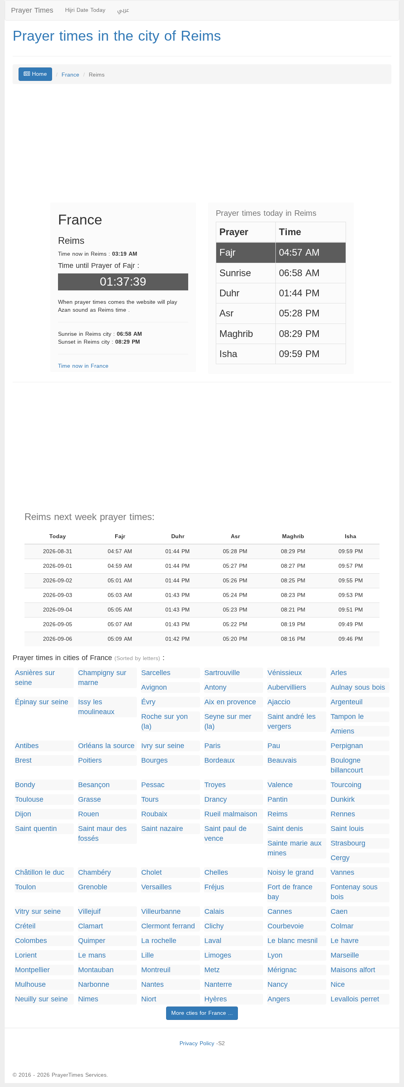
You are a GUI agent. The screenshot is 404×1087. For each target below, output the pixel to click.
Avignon (154, 687)
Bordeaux (219, 760)
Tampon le (347, 716)
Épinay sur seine (41, 702)
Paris (212, 746)
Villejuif (89, 911)
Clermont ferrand (168, 926)
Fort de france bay (289, 892)
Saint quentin (36, 828)
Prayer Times (32, 10)
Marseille (345, 955)
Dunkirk (343, 799)
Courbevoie (285, 926)
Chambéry (94, 872)
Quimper (91, 940)
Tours (150, 799)
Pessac (153, 785)
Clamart (90, 926)
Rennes (343, 814)
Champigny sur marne (102, 678)
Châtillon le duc (39, 872)
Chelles (216, 872)
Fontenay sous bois (354, 892)
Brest (23, 760)
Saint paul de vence (225, 833)
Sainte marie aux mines (294, 848)
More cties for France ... (202, 1013)
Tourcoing (346, 785)
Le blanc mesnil (292, 940)
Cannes (279, 911)
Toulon (25, 887)
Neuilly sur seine (41, 999)
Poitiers (90, 760)
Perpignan (347, 746)
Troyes (215, 785)
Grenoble (92, 887)
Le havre (345, 940)
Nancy (277, 984)
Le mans (92, 955)
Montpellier (32, 970)
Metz (212, 970)
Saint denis (285, 828)
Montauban (96, 970)
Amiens (342, 731)
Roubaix (154, 814)
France (70, 74)
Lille (147, 955)
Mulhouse (30, 984)
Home (38, 74)
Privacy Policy (197, 1043)
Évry (148, 702)
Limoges (217, 955)
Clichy (214, 926)
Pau (273, 746)
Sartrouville (222, 673)
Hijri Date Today (85, 10)
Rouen (88, 814)
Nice (338, 984)
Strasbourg (348, 843)
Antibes (27, 746)
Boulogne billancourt (347, 765)
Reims (277, 814)
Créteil (25, 926)
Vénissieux (284, 673)
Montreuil (155, 970)
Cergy (340, 858)
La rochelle (158, 940)
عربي (123, 10)
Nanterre (218, 984)
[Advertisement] (202, 147)
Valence (280, 785)
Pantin (277, 799)
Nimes (88, 999)
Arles (339, 673)
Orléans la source (106, 746)
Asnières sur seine (35, 678)
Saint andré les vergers (291, 721)
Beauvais (282, 760)
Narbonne (93, 984)
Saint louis (347, 828)
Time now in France (83, 366)
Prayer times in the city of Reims (117, 35)
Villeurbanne (161, 911)
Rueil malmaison (230, 814)
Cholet (151, 872)
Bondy (25, 785)
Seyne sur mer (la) (227, 721)
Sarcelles (155, 673)
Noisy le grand (290, 872)
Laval (212, 940)
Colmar (342, 926)
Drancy (215, 799)
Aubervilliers (286, 687)
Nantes (152, 984)
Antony (215, 687)
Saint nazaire (162, 828)
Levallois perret (355, 999)
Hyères (215, 999)
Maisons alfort (353, 970)
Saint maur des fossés (102, 833)
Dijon (23, 814)
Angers (278, 999)
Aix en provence (230, 702)
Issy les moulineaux (96, 707)
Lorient (26, 955)
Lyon (274, 955)
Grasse (89, 799)
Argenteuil (347, 702)
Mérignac (282, 970)
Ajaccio (278, 702)
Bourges (154, 760)
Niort (148, 999)
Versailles (156, 887)
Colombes (31, 940)
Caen (339, 911)
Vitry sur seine (38, 911)
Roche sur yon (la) (164, 721)
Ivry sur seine (162, 746)
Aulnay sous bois (358, 687)
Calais (214, 911)
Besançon (94, 785)
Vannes (342, 872)
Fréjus (214, 887)
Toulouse (29, 799)
